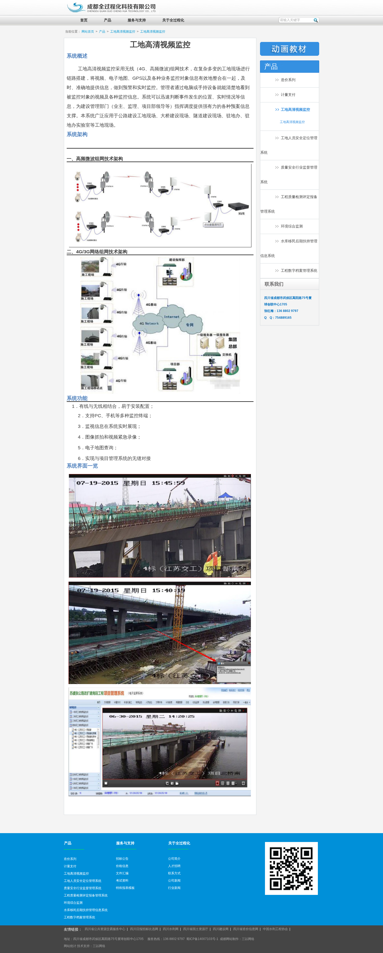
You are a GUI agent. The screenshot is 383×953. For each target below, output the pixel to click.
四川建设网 (220, 929)
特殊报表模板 (125, 888)
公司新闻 (174, 880)
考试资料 (122, 880)
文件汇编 (122, 873)
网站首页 (88, 31)
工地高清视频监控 (122, 31)
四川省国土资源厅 (195, 929)
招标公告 (122, 858)
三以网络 (248, 939)
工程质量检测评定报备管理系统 (86, 895)
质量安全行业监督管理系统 (82, 888)
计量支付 (288, 95)
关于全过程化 (173, 20)
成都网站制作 (229, 939)
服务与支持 (137, 20)
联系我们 (274, 284)
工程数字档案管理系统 (299, 271)
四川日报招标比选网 (144, 929)
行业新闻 (174, 888)
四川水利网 (170, 929)
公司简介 (174, 858)
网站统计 (70, 946)
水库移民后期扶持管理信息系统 (86, 910)
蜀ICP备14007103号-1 (202, 939)
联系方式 (174, 873)
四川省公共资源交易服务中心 (105, 929)
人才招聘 (174, 866)
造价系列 (288, 80)
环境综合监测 (292, 226)
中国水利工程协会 (275, 929)
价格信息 (122, 866)
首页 (84, 20)
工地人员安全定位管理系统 (82, 881)
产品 (107, 20)
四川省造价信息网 (245, 929)
